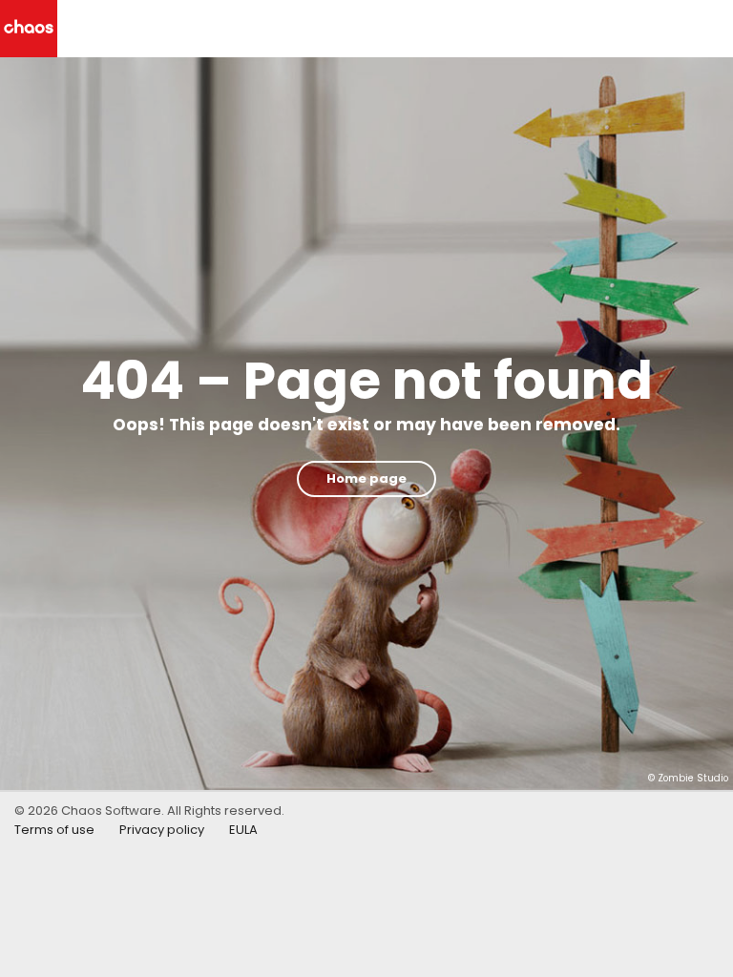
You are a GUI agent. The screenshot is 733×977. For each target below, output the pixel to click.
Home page (366, 478)
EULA (243, 830)
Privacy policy (161, 830)
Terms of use (54, 830)
